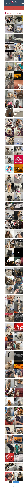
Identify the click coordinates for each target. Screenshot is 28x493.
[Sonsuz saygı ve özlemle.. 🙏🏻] (18, 252)
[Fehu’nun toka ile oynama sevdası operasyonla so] (18, 19)
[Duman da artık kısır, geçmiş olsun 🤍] (18, 457)
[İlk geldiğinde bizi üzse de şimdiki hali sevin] (18, 150)
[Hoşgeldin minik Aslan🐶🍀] (9, 234)
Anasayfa (4, 3)
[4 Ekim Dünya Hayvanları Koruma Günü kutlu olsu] (9, 299)
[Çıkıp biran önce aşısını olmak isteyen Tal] (18, 280)
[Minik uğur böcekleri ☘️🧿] (9, 178)
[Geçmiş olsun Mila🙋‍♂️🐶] (9, 401)
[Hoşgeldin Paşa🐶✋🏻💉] (9, 327)
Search (13, 5)
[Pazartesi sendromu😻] (9, 252)
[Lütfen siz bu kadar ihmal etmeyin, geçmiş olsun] (9, 467)
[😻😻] (9, 215)
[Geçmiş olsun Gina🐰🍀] (9, 345)
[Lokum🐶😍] (18, 261)
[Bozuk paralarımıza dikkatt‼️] (18, 206)
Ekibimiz (10, 3)
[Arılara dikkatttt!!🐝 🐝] (18, 345)
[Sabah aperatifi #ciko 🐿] (18, 84)
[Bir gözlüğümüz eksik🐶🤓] (9, 150)
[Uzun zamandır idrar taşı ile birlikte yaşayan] (18, 38)
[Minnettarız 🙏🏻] (9, 457)
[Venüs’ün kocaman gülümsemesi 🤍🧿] (9, 476)
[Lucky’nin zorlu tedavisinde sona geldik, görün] (18, 28)
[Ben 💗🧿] (9, 187)
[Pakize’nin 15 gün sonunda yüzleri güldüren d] (18, 289)
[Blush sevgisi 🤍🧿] (18, 224)
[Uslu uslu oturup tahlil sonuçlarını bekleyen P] (9, 159)
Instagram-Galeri (14, 3)
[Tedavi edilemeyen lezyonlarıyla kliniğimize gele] (18, 94)
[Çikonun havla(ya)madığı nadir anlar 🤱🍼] (9, 28)
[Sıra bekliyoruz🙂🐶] (18, 392)
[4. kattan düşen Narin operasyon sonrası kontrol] (18, 308)
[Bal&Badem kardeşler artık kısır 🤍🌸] (9, 317)
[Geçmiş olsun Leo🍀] (9, 131)
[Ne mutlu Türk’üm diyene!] (9, 168)
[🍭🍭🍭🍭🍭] (18, 178)
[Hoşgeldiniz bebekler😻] (18, 168)
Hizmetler (7, 3)
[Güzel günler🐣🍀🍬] (18, 47)
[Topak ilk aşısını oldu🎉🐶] (18, 420)
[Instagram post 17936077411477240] (18, 159)
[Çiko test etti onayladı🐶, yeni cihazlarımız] (18, 448)
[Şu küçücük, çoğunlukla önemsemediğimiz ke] (18, 467)
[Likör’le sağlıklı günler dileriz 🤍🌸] (9, 336)
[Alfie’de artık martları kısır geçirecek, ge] (18, 476)
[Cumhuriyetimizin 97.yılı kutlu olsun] (9, 261)
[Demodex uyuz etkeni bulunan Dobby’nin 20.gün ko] (9, 84)
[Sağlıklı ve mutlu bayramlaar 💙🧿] (18, 56)
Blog (17, 3)
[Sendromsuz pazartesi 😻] (9, 103)
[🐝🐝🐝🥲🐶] (9, 122)
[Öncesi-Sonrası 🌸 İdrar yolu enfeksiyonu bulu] (9, 411)
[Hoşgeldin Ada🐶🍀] (9, 308)
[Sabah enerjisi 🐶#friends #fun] (18, 411)
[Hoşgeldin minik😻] (9, 112)
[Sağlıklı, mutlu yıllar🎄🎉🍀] (9, 224)
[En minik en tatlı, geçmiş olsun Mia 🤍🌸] (9, 383)
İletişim (20, 3)
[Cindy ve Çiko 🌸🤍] (18, 383)
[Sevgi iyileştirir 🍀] (9, 47)
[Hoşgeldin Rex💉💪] (18, 299)
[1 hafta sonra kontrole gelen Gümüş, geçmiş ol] (18, 243)
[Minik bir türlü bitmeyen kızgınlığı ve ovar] (9, 243)
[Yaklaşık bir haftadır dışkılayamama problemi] (18, 355)
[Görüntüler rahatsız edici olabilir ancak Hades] (9, 56)
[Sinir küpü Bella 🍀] (9, 206)
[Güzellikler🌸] (18, 196)
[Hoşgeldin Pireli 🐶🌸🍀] (9, 280)
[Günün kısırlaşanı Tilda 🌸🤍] (18, 439)
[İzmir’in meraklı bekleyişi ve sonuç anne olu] (9, 392)
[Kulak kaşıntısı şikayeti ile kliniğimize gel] (9, 364)
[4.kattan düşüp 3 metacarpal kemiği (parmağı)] (18, 112)
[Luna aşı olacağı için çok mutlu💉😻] (18, 234)
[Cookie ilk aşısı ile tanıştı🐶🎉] (9, 289)
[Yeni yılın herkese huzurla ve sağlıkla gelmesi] (9, 19)
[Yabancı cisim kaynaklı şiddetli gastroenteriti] (9, 66)
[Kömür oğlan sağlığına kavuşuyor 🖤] (9, 448)
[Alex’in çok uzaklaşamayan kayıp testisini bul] (18, 401)
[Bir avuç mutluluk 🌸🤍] (9, 439)
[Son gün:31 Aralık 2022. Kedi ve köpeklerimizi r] (9, 38)
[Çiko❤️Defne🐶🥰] (18, 131)
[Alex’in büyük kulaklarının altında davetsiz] (18, 215)
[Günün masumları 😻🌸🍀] (9, 271)
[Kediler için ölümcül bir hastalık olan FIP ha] (18, 66)
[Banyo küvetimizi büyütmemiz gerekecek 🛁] (9, 75)
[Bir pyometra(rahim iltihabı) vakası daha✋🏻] (18, 336)
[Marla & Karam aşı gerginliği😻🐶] (9, 429)
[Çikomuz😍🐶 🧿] (18, 187)
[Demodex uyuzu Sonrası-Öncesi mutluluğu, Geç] (9, 373)
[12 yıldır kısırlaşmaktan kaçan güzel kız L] (9, 94)
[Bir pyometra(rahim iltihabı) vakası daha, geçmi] (9, 196)
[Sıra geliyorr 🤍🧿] (18, 373)
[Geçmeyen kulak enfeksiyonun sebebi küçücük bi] (18, 122)
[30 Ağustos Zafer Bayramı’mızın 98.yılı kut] (18, 327)
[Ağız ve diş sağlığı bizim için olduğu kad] (18, 271)
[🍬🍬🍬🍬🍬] (9, 140)
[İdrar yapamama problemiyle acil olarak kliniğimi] (18, 75)
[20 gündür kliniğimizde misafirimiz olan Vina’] (9, 355)
